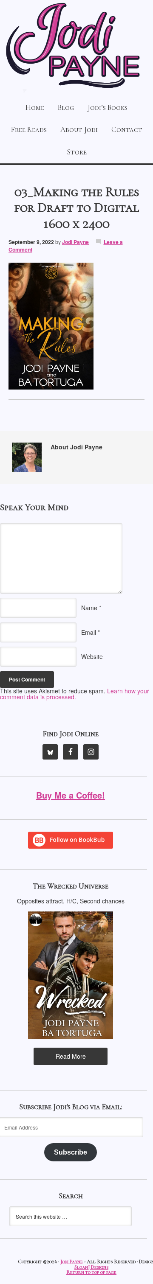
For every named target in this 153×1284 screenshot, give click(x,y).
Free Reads (29, 129)
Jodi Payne (76, 46)
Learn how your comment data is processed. (74, 694)
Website (92, 656)
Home (35, 107)
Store (77, 152)
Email (88, 632)
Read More (71, 1056)
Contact (126, 129)
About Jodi (79, 129)
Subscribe (70, 1152)
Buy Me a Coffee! (70, 795)
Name (89, 607)
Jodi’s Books (108, 107)
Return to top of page (91, 1272)
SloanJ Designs (91, 1267)
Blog (66, 107)
